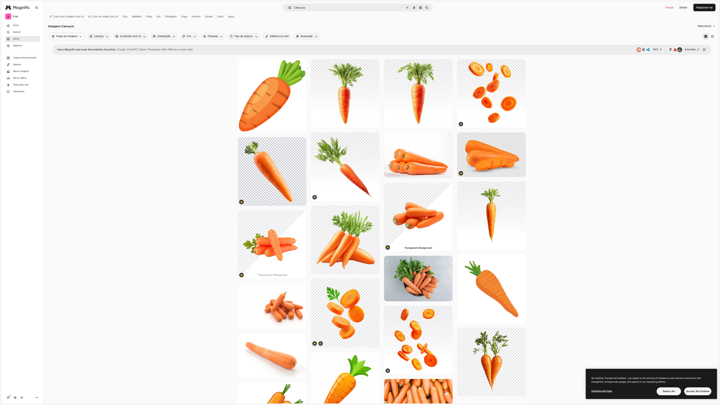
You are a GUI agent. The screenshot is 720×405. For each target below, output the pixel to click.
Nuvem (196, 16)
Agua (231, 16)
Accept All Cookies (697, 391)
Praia (149, 16)
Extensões (690, 49)
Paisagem (171, 16)
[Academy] (15, 397)
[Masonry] (706, 36)
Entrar (683, 7)
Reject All (669, 391)
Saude (209, 16)
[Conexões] (8, 397)
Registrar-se (704, 7)
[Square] (713, 36)
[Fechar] (704, 49)
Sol (158, 16)
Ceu (125, 16)
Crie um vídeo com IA (105, 16)
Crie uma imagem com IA (68, 16)
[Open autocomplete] (288, 7)
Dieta (220, 16)
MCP (655, 49)
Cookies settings (601, 391)
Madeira (137, 16)
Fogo (184, 16)
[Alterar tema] (22, 397)
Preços (669, 7)
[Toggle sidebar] (37, 7)
